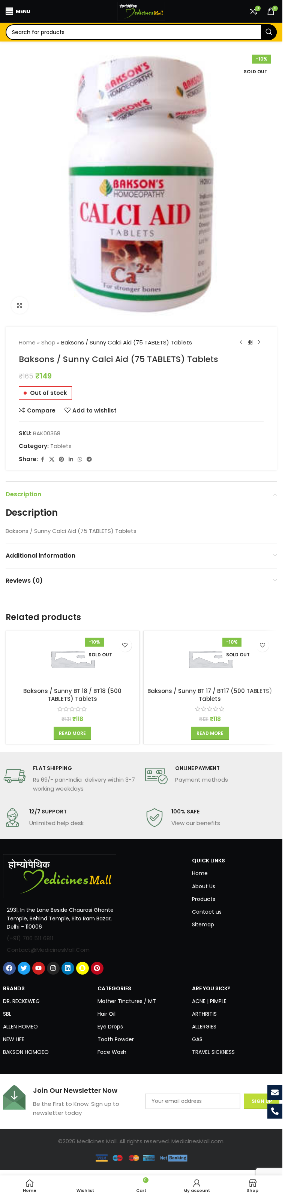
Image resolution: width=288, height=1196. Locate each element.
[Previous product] (241, 342)
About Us (203, 886)
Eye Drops (110, 1026)
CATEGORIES (114, 988)
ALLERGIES (204, 1026)
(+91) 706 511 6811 (30, 938)
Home (27, 342)
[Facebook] (9, 968)
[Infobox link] (70, 779)
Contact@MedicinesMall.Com (48, 950)
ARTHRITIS (204, 1014)
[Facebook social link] (42, 459)
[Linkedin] (68, 968)
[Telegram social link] (89, 459)
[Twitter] (24, 968)
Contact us (207, 912)
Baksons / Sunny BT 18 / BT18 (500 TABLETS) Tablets (72, 695)
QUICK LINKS (208, 860)
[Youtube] (38, 968)
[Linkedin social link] (70, 459)
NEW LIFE (13, 1039)
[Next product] (259, 342)
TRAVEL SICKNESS (213, 1052)
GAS (197, 1039)
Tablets (61, 446)
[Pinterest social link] (61, 459)
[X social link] (52, 459)
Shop (48, 342)
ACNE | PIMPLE (209, 1001)
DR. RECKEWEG (21, 1001)
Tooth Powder (116, 1039)
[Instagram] (53, 968)
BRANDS (14, 988)
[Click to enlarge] (19, 305)
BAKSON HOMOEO (26, 1052)
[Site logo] (141, 11)
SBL (7, 1014)
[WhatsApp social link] (79, 459)
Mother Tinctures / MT (127, 1001)
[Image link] (59, 876)
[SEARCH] (269, 32)
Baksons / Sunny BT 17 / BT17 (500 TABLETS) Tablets (209, 695)
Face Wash (112, 1052)
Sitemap (203, 924)
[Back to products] (250, 342)
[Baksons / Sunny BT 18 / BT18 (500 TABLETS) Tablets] (72, 659)
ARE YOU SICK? (211, 988)
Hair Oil (107, 1014)
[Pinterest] (97, 968)
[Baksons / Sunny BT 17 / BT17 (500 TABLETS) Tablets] (210, 659)
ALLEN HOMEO (20, 1026)
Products (203, 899)
